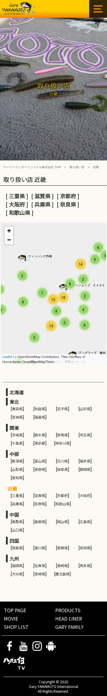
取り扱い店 (77, 167)
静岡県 (85, 469)
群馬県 (62, 434)
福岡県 (17, 565)
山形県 (85, 408)
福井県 (85, 460)
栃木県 (39, 434)
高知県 (85, 547)
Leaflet (7, 356)
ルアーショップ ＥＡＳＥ (87, 285)
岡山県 (62, 521)
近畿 (96, 167)
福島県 (39, 416)
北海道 (17, 392)
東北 (14, 401)
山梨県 (17, 469)
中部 (14, 453)
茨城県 (17, 434)
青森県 (17, 408)
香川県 (39, 547)
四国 (14, 540)
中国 (14, 514)
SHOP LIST (16, 626)
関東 (14, 427)
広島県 (85, 521)
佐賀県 (39, 565)
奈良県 (68, 204)
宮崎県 (39, 573)
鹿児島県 (62, 573)
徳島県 (17, 547)
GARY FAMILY (69, 626)
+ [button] (9, 230)
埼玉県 (85, 434)
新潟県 (17, 460)
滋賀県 (42, 196)
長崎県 (62, 565)
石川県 (62, 460)
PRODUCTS (68, 610)
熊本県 (85, 565)
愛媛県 (62, 547)
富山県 (39, 460)
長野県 (39, 469)
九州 (14, 558)
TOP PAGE (15, 610)
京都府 (68, 196)
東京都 (39, 443)
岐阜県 (62, 469)
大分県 (17, 573)
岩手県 (62, 408)
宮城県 (17, 416)
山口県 (17, 529)
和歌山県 (19, 212)
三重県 (17, 196)
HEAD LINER (68, 618)
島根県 (39, 521)
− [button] (9, 240)
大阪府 (17, 204)
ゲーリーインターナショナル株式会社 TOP (32, 167)
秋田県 (39, 408)
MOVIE (11, 618)
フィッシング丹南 (40, 256)
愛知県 (17, 477)
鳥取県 (17, 521)
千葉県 (17, 443)
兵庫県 (42, 204)
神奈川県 (62, 443)
